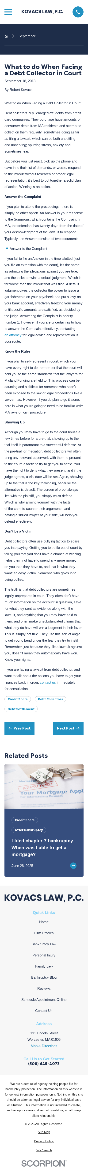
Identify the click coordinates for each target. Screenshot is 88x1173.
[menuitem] (44, 1132)
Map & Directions (44, 1046)
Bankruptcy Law (43, 944)
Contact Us (44, 1011)
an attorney (13, 335)
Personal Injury (43, 955)
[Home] (42, 12)
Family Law (44, 966)
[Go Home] (6, 36)
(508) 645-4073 (44, 1064)
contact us (48, 682)
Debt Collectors (50, 699)
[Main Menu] (8, 12)
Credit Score (18, 699)
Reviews (44, 988)
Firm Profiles (44, 933)
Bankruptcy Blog (44, 977)
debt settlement (21, 709)
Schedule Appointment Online (43, 1000)
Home (44, 922)
